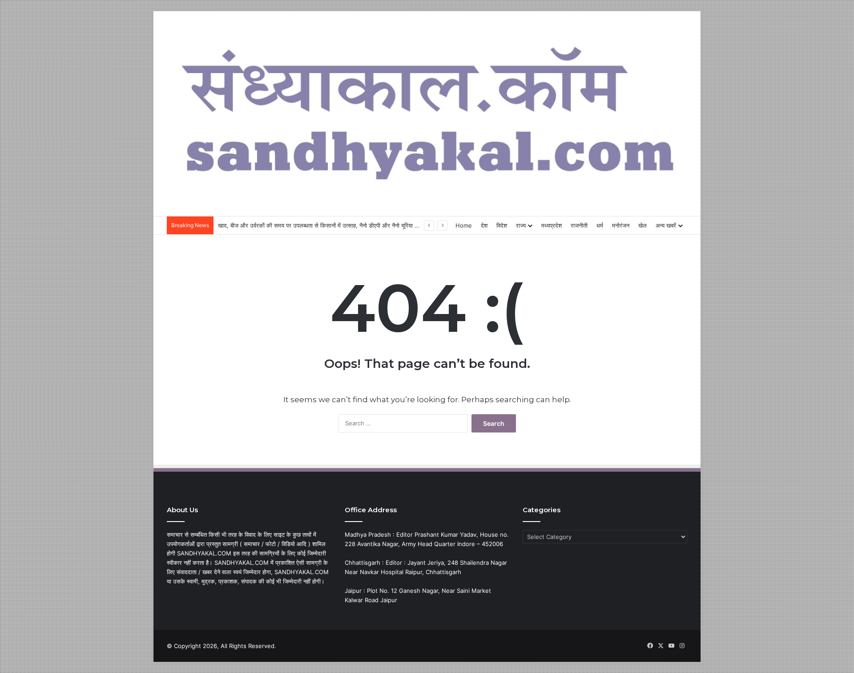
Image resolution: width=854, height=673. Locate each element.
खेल (642, 225)
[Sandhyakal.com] (427, 109)
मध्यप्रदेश (551, 225)
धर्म (599, 225)
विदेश (501, 225)
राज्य (521, 225)
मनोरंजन (620, 225)
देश (484, 225)
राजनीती (579, 225)
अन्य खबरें (666, 225)
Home (463, 225)
